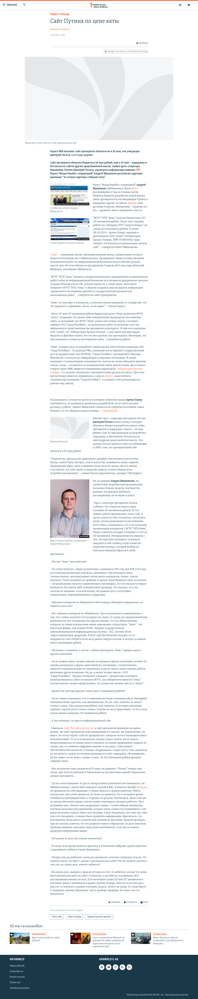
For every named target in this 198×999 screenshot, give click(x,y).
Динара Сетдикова (60, 29)
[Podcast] (180, 5)
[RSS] (122, 967)
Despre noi (15, 982)
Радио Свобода (60, 14)
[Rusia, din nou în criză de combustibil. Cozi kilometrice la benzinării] (141, 938)
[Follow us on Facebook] (102, 967)
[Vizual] (189, 5)
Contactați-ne (16, 971)
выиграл (142, 787)
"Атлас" (54, 255)
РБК (138, 170)
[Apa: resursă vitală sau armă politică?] (20, 938)
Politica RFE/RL (17, 966)
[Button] (142, 43)
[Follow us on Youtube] (108, 967)
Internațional (39, 934)
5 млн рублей (109, 411)
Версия (132, 203)
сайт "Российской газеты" (79, 728)
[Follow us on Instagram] (115, 967)
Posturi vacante (17, 977)
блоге (134, 188)
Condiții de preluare (20, 988)
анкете (108, 376)
